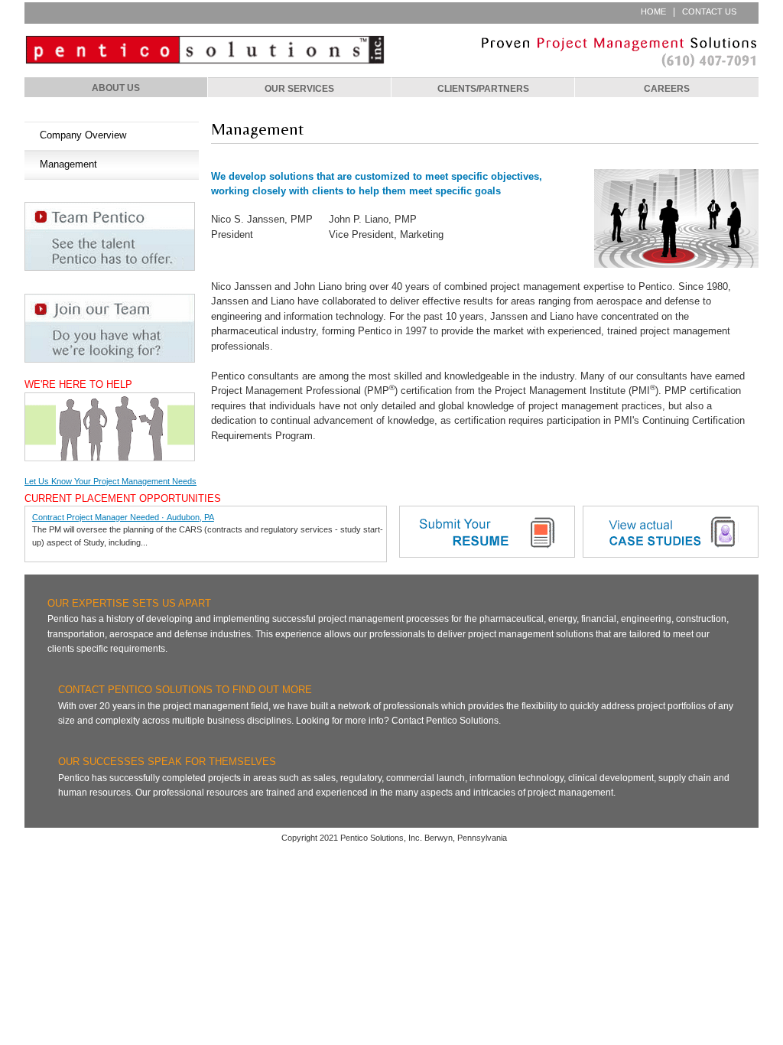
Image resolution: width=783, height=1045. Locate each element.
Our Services (299, 88)
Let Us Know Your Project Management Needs (110, 481)
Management (68, 164)
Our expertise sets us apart (129, 603)
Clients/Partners (483, 88)
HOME (653, 11)
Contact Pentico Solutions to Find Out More (185, 690)
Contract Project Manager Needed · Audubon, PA (123, 517)
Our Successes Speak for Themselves (167, 762)
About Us (116, 88)
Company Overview (83, 135)
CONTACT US (709, 11)
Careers (667, 88)
